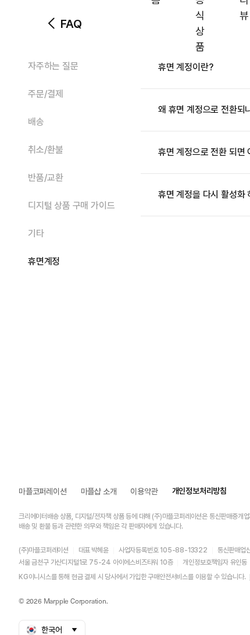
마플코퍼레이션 (43, 491)
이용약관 (144, 491)
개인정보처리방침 (199, 490)
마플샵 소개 (99, 491)
